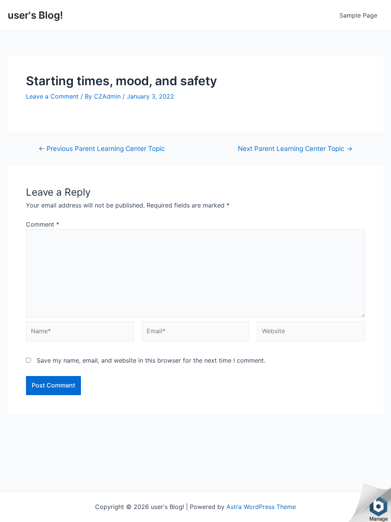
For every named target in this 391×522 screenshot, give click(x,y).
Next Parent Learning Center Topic (295, 148)
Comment (42, 224)
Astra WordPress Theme (261, 507)
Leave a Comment (52, 96)
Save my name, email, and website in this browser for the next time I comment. (151, 360)
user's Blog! (35, 15)
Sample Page (358, 15)
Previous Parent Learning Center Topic (102, 148)
